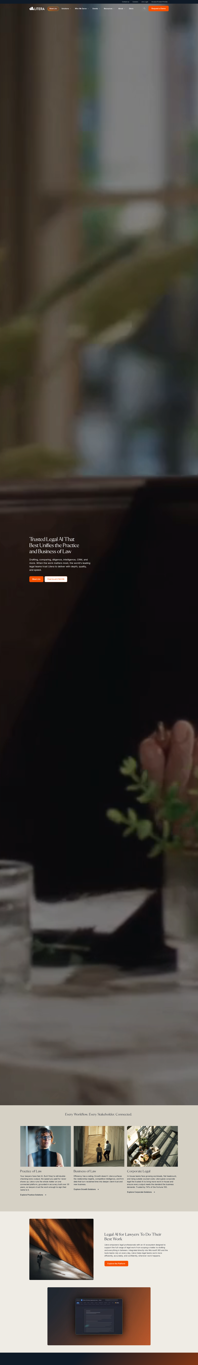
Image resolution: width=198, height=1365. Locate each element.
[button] (53, 8)
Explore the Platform (116, 1263)
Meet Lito (36, 579)
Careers (135, 2)
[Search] (144, 8)
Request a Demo (158, 8)
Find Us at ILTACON (56, 579)
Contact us (125, 2)
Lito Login (145, 2)
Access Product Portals (159, 2)
